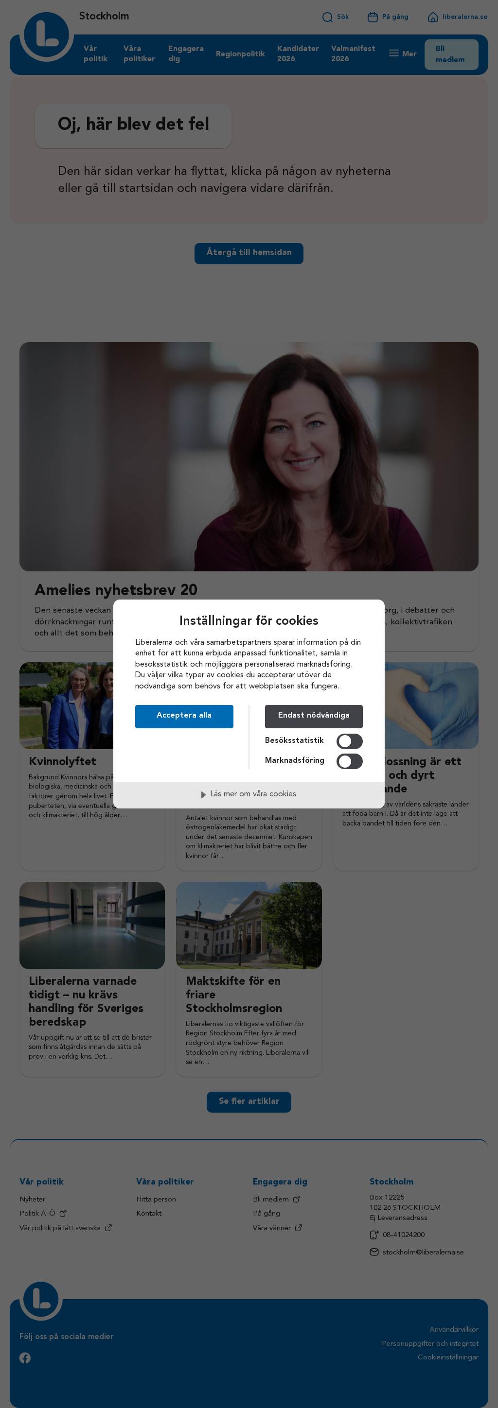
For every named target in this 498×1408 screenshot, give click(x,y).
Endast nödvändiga (314, 716)
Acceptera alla (184, 716)
